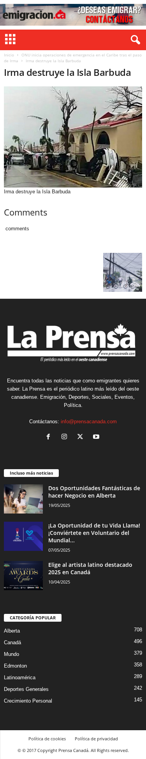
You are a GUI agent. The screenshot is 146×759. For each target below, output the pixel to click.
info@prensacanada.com (89, 421)
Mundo (11, 654)
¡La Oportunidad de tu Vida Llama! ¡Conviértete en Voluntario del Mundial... (94, 533)
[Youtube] (97, 437)
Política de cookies (47, 738)
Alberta (12, 631)
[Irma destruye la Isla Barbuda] (73, 137)
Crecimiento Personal (28, 701)
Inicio (9, 55)
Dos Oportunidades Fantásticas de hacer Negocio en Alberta (94, 491)
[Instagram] (66, 437)
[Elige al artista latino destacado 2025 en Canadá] (23, 575)
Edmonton (15, 666)
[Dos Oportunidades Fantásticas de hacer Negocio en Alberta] (23, 499)
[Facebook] (50, 437)
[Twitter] (82, 437)
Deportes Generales (26, 689)
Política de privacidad (96, 738)
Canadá (12, 642)
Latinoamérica (19, 677)
